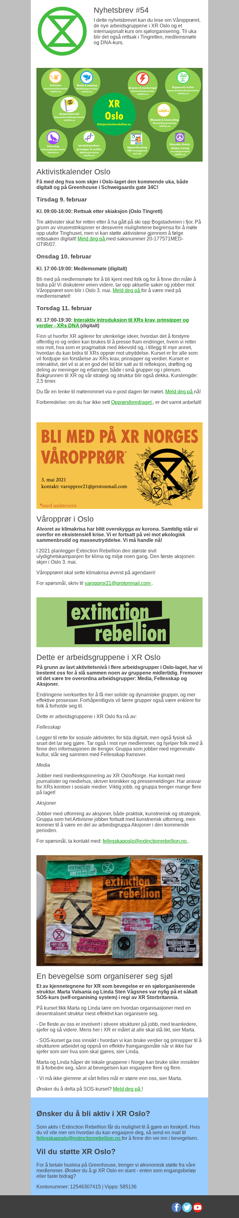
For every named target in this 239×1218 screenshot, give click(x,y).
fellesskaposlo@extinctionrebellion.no (145, 841)
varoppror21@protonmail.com (118, 583)
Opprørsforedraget (132, 402)
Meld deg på (91, 238)
